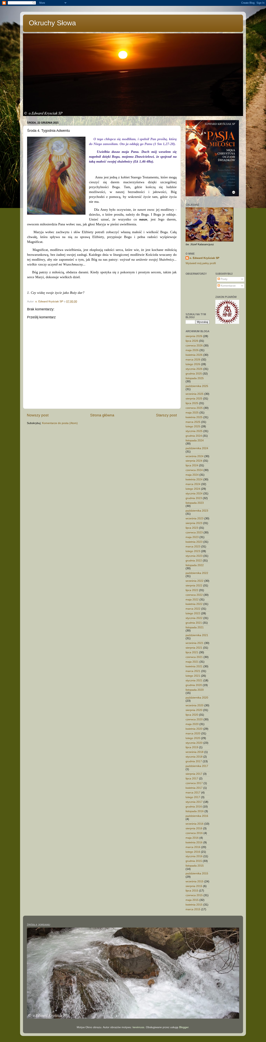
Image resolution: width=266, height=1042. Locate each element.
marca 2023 (193, 546)
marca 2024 (193, 484)
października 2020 (197, 697)
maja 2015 (192, 900)
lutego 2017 (193, 797)
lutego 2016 (193, 851)
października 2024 (197, 448)
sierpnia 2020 (194, 710)
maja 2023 (192, 537)
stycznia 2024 (194, 493)
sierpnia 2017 (194, 773)
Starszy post (166, 415)
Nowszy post (37, 415)
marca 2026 (193, 359)
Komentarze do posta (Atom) (60, 423)
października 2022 (197, 573)
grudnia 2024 (194, 435)
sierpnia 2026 (194, 336)
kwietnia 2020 (194, 728)
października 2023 (197, 510)
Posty (223, 279)
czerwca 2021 (194, 657)
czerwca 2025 (194, 407)
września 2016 (194, 823)
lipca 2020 (192, 714)
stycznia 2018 (194, 756)
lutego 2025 (193, 426)
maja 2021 (192, 661)
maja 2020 (192, 724)
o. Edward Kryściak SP (204, 258)
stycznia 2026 (194, 368)
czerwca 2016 (194, 833)
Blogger (183, 1027)
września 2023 (194, 518)
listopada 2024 (195, 440)
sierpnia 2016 (194, 828)
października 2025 (197, 386)
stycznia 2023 (194, 555)
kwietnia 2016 (194, 842)
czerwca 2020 (194, 719)
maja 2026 (192, 350)
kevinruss (138, 1027)
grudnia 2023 (194, 498)
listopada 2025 (195, 378)
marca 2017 (193, 792)
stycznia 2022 (194, 618)
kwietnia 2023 (194, 541)
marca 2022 (193, 608)
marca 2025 (193, 422)
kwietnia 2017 (194, 787)
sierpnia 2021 (194, 647)
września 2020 (194, 705)
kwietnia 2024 (194, 479)
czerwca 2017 (194, 783)
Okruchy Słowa (52, 23)
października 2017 (197, 766)
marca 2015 (193, 909)
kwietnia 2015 (194, 904)
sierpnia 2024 (194, 460)
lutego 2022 (193, 613)
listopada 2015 (195, 865)
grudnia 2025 (194, 373)
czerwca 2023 (194, 532)
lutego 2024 (193, 488)
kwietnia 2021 (194, 666)
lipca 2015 (192, 890)
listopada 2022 (195, 565)
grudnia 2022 (194, 560)
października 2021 (197, 635)
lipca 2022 (192, 590)
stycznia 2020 (194, 742)
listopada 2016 (195, 811)
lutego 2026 (193, 364)
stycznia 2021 (194, 680)
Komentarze (228, 285)
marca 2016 (193, 847)
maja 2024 (192, 474)
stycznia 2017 (194, 801)
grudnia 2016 (194, 806)
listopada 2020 (195, 689)
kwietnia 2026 (194, 354)
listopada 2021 (195, 627)
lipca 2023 (192, 527)
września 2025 (194, 393)
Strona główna (102, 415)
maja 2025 (192, 412)
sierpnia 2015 (194, 886)
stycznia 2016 (194, 856)
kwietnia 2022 (194, 604)
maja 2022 (192, 599)
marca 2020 (193, 733)
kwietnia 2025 (194, 417)
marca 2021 (193, 671)
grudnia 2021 (194, 622)
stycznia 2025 (194, 431)
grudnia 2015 (194, 861)
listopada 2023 (195, 502)
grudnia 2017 (194, 761)
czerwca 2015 (194, 895)
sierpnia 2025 (194, 398)
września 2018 (194, 752)
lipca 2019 (192, 747)
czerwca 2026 (194, 345)
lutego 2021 (193, 675)
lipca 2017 (192, 778)
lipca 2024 (192, 465)
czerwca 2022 (194, 594)
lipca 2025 (192, 403)
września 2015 (194, 881)
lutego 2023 (193, 551)
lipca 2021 (192, 652)
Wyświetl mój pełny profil (201, 263)
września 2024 (194, 456)
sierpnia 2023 (194, 523)
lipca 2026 (192, 340)
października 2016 (197, 815)
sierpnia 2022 (194, 585)
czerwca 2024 (194, 470)
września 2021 (194, 643)
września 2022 (194, 580)
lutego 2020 (193, 738)
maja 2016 (192, 837)
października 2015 (197, 873)
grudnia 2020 (194, 685)
